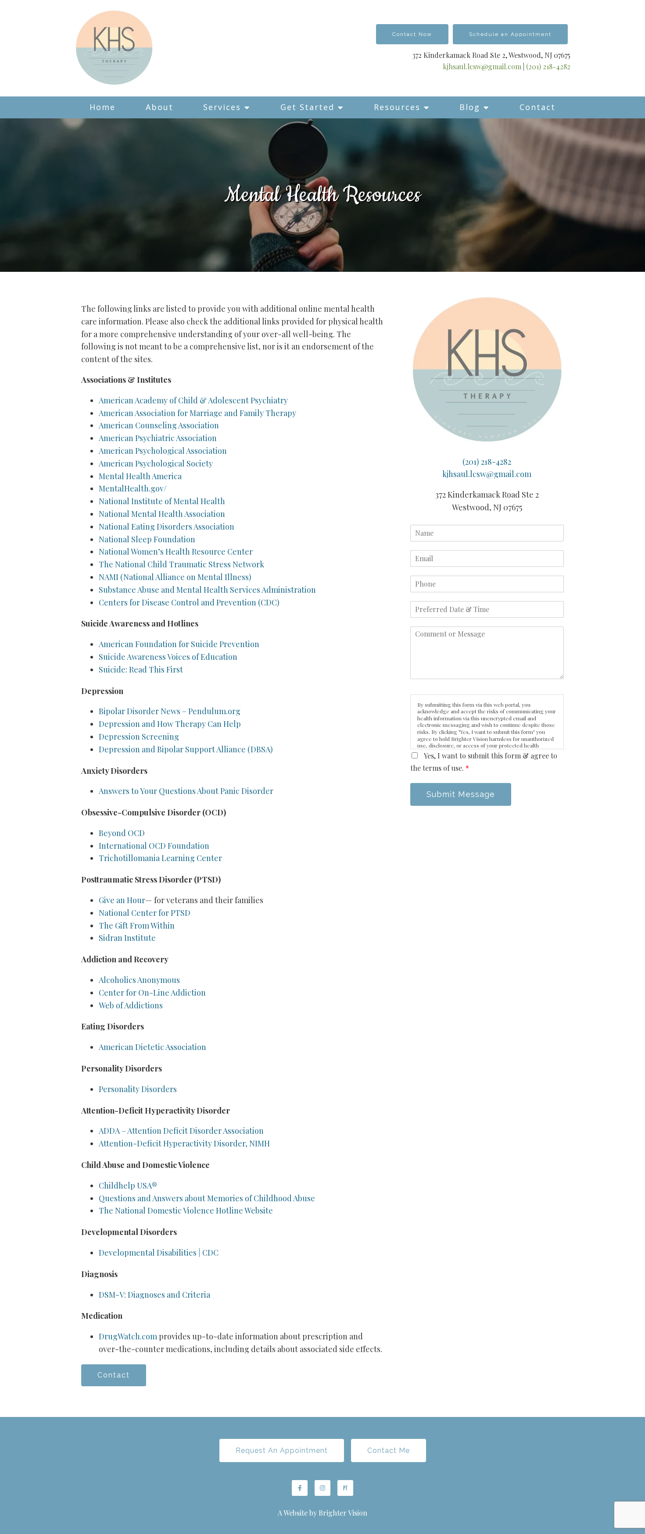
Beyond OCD (122, 833)
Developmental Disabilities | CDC (159, 1252)
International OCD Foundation (154, 845)
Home (102, 107)
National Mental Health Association (162, 514)
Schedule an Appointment (510, 34)
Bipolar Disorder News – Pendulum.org (169, 711)
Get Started (307, 107)
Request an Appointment (282, 1450)
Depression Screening (139, 736)
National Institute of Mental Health (162, 501)
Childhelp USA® (128, 1185)
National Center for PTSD (145, 913)
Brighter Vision (343, 1512)
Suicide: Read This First (141, 669)
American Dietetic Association (152, 1047)
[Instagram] (322, 1488)
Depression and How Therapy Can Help (170, 724)
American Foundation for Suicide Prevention (179, 644)
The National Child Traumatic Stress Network (181, 564)
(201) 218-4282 (548, 66)
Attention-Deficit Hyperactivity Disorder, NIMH (184, 1143)
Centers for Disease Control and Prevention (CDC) (189, 602)
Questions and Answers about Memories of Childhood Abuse (207, 1198)
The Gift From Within (137, 925)
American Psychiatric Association (158, 438)
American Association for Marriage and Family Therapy (197, 413)
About (159, 107)
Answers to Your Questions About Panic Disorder (187, 791)
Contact (537, 107)
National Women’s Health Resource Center (176, 551)
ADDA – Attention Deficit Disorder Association (181, 1130)
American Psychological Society (156, 463)
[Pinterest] (345, 1488)
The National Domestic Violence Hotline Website (186, 1210)
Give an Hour (122, 900)
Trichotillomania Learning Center (160, 858)
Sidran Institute (127, 938)
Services (222, 107)
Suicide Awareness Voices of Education (168, 656)
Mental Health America (140, 476)
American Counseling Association (159, 425)
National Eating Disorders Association (166, 526)
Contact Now (412, 34)
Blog (469, 107)
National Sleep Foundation (147, 539)
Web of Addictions (131, 1005)
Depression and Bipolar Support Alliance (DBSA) (186, 749)
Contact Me (388, 1450)
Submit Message (460, 794)
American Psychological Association (163, 450)
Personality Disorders (138, 1089)
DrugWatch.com (128, 1336)
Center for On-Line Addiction (152, 992)
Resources (397, 107)
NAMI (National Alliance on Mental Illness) (175, 577)
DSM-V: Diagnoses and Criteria (154, 1294)
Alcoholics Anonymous (139, 980)
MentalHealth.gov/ (133, 488)
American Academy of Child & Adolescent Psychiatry (193, 400)
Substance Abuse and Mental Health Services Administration (207, 589)
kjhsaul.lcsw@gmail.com (482, 66)
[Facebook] (300, 1488)
